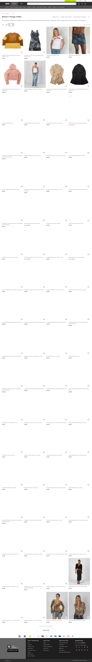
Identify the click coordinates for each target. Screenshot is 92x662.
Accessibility (85, 660)
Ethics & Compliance (31, 655)
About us (45, 642)
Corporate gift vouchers (63, 646)
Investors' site (45, 648)
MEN (21, 3)
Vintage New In (55, 17)
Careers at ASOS (46, 644)
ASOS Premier (30, 648)
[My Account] (78, 4)
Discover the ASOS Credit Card (64, 652)
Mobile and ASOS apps (63, 642)
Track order (30, 644)
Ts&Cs (81, 660)
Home (3, 13)
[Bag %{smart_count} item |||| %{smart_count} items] (85, 4)
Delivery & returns (31, 646)
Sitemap (29, 652)
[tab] (7, 7)
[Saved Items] (82, 4)
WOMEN (14, 3)
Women (7, 13)
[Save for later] (21, 52)
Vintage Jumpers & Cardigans (79, 17)
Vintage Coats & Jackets (66, 17)
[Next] (89, 17)
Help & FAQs (80, 1)
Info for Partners (62, 650)
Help (29, 642)
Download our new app (70, 1)
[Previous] (51, 17)
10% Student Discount (32, 650)
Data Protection (30, 654)
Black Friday (61, 648)
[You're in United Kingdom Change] (85, 1)
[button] (76, 647)
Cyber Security (46, 650)
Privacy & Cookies (75, 660)
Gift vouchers (61, 644)
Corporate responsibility (47, 646)
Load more (46, 630)
